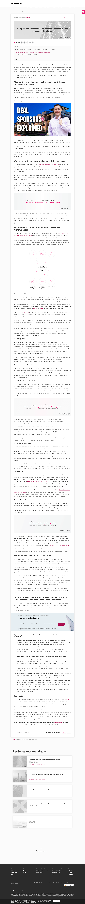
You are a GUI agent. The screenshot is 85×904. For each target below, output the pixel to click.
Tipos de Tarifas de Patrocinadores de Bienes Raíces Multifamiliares (32, 52)
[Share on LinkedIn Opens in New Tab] (24, 42)
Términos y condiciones (70, 882)
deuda (35, 308)
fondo (67, 699)
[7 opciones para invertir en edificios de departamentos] (20, 822)
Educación (66, 17)
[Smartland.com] (15, 883)
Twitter (27, 739)
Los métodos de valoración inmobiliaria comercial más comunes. (44, 759)
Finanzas (69, 17)
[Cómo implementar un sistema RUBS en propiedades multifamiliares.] (20, 791)
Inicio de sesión (68, 7)
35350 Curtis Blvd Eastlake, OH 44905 (56, 871)
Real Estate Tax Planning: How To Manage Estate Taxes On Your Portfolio (46, 774)
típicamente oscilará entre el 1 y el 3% (38, 481)
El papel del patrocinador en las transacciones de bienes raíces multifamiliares (35, 49)
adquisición (25, 312)
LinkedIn (18, 739)
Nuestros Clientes (38, 7)
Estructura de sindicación (37, 764)
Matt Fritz (28, 17)
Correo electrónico (33, 739)
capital (42, 308)
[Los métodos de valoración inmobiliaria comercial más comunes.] (20, 761)
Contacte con (60, 7)
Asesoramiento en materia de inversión (39, 779)
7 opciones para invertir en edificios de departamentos (42, 819)
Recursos (54, 7)
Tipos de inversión (47, 7)
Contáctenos (58, 722)
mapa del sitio (53, 882)
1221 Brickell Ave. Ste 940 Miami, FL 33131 (42, 871)
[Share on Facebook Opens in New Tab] (22, 42)
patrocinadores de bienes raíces (49, 164)
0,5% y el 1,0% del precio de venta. (59, 545)
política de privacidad (63, 882)
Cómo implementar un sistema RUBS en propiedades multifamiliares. (45, 789)
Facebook (23, 739)
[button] (83, 12)
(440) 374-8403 (56, 874)
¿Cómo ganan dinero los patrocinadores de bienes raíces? (30, 50)
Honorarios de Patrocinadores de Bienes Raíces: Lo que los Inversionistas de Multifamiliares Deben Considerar (40, 57)
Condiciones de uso (31, 902)
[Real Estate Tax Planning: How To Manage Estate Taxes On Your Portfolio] (20, 776)
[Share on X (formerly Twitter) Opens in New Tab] (27, 42)
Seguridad (57, 882)
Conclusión (18, 59)
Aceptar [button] (56, 901)
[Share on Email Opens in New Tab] (32, 42)
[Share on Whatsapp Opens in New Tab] (29, 42)
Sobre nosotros (30, 7)
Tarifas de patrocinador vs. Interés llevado (26, 54)
